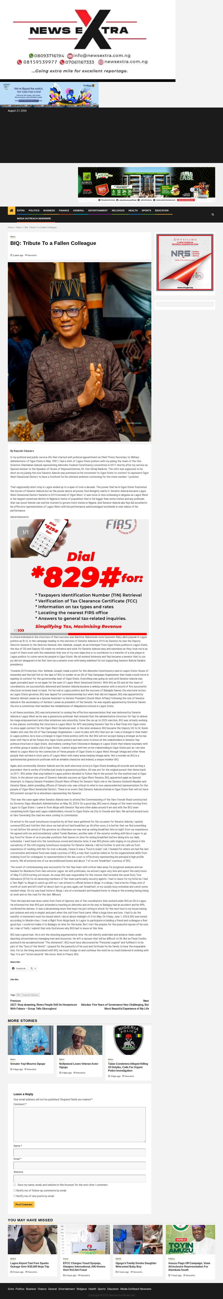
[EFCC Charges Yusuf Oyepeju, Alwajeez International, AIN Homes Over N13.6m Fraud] (85, 1239)
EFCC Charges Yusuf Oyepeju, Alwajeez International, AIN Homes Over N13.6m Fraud (84, 1266)
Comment (20, 1104)
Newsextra (32, 255)
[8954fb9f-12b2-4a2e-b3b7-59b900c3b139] (79, 576)
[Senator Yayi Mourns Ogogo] (31, 1040)
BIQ (18, 995)
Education (161, 210)
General (78, 210)
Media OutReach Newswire (34, 218)
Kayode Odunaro (31, 995)
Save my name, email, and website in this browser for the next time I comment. (63, 1184)
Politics (34, 210)
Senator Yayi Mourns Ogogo (27, 1063)
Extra (21, 210)
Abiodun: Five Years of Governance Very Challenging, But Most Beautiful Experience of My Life (115, 1004)
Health (133, 210)
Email (17, 1158)
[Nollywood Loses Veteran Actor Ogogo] (80, 1040)
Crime (65, 1259)
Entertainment (98, 210)
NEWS (13, 1259)
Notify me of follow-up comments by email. (41, 1190)
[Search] (213, 214)
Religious (118, 210)
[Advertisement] (111, 138)
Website (18, 1172)
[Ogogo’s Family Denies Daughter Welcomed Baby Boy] (138, 1239)
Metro (12, 237)
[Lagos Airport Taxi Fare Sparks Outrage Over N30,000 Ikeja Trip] (32, 1239)
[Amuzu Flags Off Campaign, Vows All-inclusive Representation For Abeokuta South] (190, 1239)
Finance (64, 210)
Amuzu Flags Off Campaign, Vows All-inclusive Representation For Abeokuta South (189, 1266)
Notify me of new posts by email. (35, 1196)
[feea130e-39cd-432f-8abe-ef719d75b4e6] (49, 94)
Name (18, 1145)
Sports (146, 210)
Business (49, 210)
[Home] (11, 211)
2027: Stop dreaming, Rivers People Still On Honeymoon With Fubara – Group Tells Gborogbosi (43, 1004)
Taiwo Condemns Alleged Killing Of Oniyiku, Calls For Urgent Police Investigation (128, 1067)
